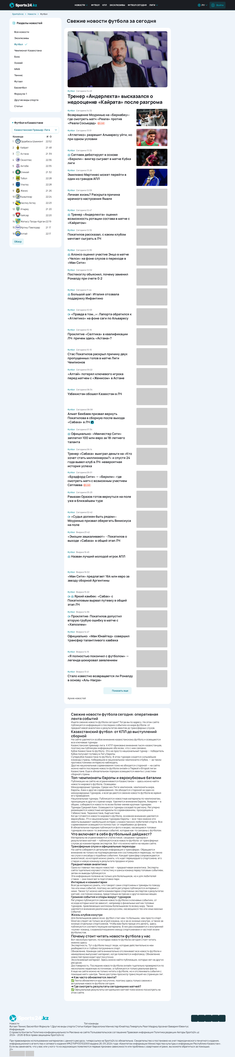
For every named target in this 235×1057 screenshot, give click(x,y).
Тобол (23, 178)
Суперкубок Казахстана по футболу (91, 756)
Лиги (152, 5)
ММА (17, 69)
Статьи (18, 106)
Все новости (21, 32)
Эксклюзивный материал (85, 959)
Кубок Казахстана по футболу (87, 751)
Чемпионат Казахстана (28, 50)
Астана (24, 153)
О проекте (15, 1032)
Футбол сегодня (137, 5)
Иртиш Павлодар (30, 227)
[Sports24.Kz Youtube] (208, 1018)
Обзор (18, 241)
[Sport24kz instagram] (222, 1018)
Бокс (17, 56)
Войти (219, 5)
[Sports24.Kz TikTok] (215, 1018)
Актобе (24, 166)
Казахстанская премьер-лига (88, 745)
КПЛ (104, 5)
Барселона (99, 1026)
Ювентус (184, 1026)
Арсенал (163, 1026)
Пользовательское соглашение (108, 1032)
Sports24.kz (18, 14)
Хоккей (18, 62)
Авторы (181, 1032)
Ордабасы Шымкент (31, 141)
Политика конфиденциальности (51, 1032)
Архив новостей (77, 698)
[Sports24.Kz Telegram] (201, 1018)
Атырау (24, 209)
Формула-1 (20, 93)
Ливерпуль (136, 1026)
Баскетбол (20, 87)
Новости (80, 5)
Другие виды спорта (26, 100)
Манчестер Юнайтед (117, 1026)
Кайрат (24, 147)
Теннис (18, 75)
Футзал (18, 81)
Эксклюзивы (117, 5)
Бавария (173, 1026)
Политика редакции (165, 1032)
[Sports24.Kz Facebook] (194, 1018)
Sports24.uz (192, 1032)
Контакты (27, 1032)
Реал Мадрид (150, 1026)
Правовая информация (140, 1032)
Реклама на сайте (79, 1032)
